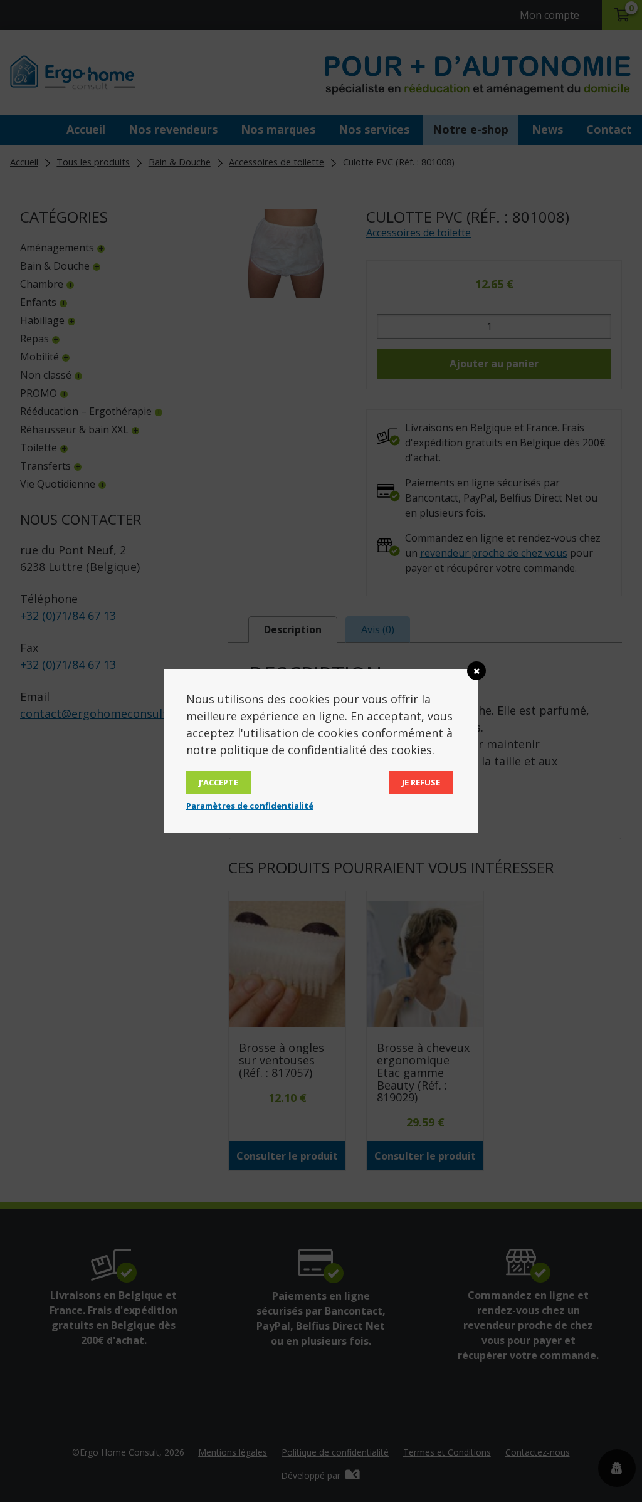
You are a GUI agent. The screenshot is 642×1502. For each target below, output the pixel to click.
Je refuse (421, 782)
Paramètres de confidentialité (249, 805)
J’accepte (218, 782)
